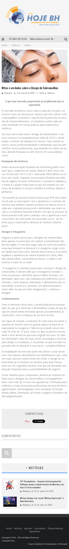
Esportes (28, 528)
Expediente (34, 531)
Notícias (51, 93)
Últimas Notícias (55, 528)
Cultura (43, 93)
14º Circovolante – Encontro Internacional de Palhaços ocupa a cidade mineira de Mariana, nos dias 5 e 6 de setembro (42, 484)
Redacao (8, 93)
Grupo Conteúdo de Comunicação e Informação (47, 544)
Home (5, 45)
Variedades (39, 528)
